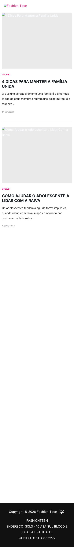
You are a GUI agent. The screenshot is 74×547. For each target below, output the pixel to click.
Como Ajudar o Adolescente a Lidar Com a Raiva (35, 198)
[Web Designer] (61, 512)
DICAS (5, 74)
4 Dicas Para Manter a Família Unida (34, 84)
